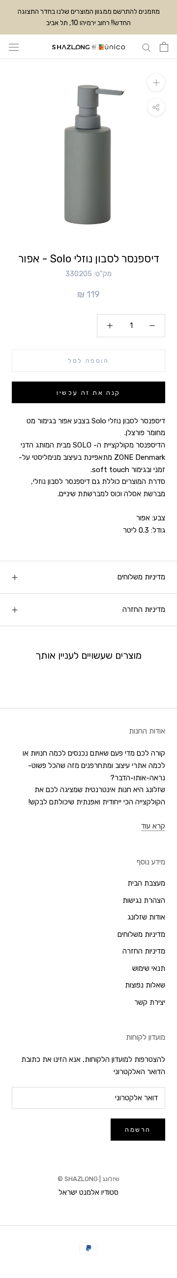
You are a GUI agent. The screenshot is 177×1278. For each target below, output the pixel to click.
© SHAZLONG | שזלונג (88, 1178)
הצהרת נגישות (143, 900)
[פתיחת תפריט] (14, 47)
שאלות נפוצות (145, 985)
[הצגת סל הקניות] (164, 47)
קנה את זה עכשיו (88, 392)
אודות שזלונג (146, 917)
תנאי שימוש (148, 968)
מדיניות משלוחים (141, 577)
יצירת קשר (149, 1002)
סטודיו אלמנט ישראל (88, 1192)
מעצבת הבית (146, 883)
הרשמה (138, 1129)
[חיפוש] (146, 47)
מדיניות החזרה (143, 609)
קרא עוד (153, 826)
